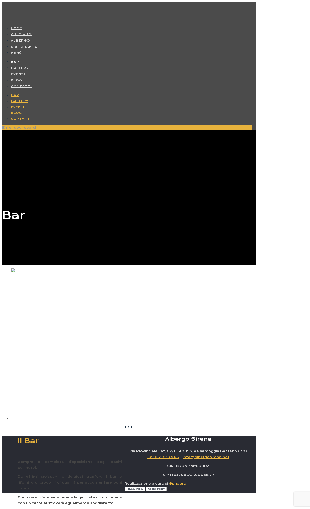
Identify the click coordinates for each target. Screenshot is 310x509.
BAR (15, 95)
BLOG (16, 113)
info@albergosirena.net (206, 457)
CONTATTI (20, 118)
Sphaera (177, 483)
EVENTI (17, 107)
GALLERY (19, 101)
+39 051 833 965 (163, 457)
